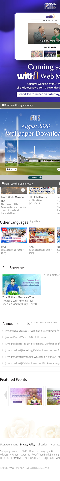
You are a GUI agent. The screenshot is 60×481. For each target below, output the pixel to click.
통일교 (6, 461)
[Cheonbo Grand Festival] (26, 387)
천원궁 (12, 461)
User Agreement (9, 444)
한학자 (1, 461)
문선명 (3, 461)
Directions (43, 444)
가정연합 (9, 461)
